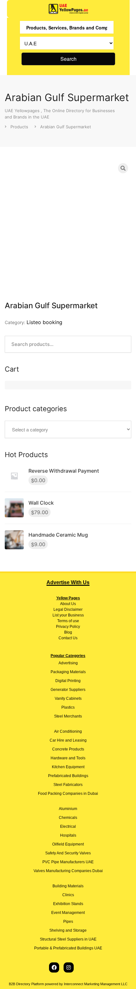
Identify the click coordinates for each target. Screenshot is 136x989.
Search (68, 58)
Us (73, 604)
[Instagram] (69, 967)
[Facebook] (54, 967)
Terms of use (68, 621)
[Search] (123, 168)
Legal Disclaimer (68, 609)
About (65, 604)
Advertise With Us (68, 582)
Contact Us (68, 638)
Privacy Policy (68, 626)
